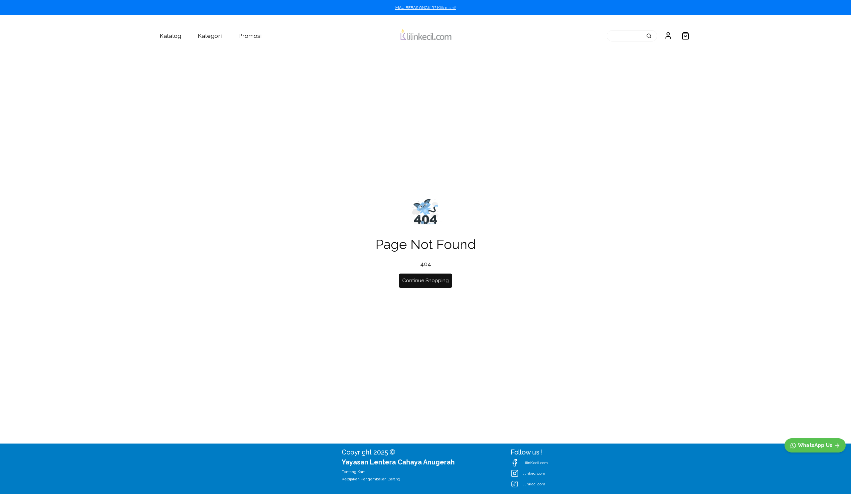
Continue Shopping (425, 281)
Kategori (210, 35)
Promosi (250, 35)
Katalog (170, 35)
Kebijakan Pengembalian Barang (371, 479)
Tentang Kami (354, 471)
